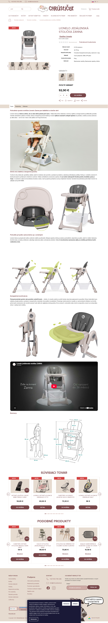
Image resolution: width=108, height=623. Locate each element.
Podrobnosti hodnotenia (87, 42)
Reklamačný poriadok (33, 583)
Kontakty (29, 594)
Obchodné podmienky (33, 581)
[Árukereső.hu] (23, 608)
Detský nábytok (13, 584)
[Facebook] (48, 588)
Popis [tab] (11, 106)
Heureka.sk (12, 614)
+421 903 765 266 (55, 579)
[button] (45, 514)
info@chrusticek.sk (56, 583)
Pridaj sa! (93, 587)
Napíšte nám (30, 591)
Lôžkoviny (11, 599)
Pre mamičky (12, 592)
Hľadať (33, 9)
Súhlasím (75, 604)
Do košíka (78, 95)
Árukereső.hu (23, 609)
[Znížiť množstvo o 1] (60, 95)
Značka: (65, 36)
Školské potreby (13, 594)
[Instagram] (54, 588)
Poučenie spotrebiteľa (33, 586)
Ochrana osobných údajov (34, 589)
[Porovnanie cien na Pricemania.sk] (13, 608)
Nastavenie (34, 619)
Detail (42, 507)
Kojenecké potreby (14, 589)
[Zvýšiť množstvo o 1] (66, 95)
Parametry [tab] (18, 106)
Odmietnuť (66, 604)
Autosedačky (12, 579)
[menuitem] (14, 16)
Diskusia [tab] (25, 106)
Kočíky (10, 581)
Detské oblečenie (13, 597)
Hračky (10, 586)
